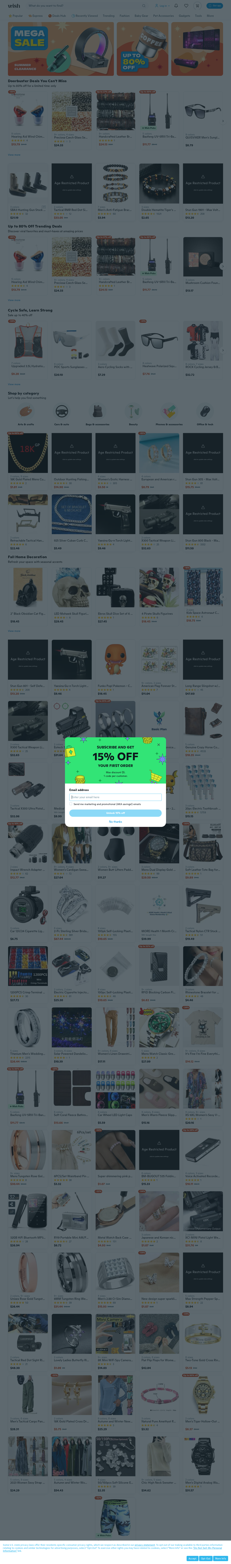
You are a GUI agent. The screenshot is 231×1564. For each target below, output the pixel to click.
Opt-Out (206, 1558)
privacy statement (145, 1544)
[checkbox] (70, 803)
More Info (220, 1558)
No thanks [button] (115, 822)
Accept (193, 1558)
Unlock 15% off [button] (115, 813)
